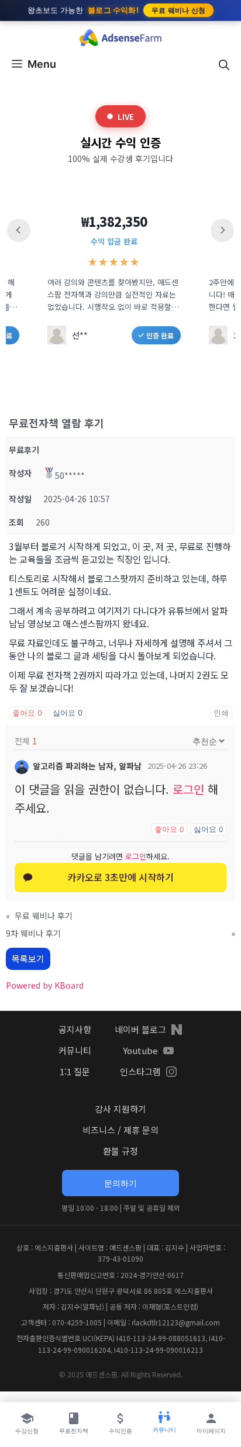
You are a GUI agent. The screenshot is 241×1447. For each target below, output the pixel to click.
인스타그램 (140, 1071)
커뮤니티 (74, 1050)
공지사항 (74, 1029)
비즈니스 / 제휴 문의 (120, 1130)
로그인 (188, 789)
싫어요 (67, 712)
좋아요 (27, 712)
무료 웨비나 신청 (179, 10)
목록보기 (28, 958)
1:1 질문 (75, 1071)
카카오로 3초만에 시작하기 (120, 877)
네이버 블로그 (140, 1029)
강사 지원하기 (120, 1109)
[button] (224, 64)
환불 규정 (120, 1151)
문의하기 (120, 1183)
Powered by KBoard (45, 985)
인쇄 (221, 712)
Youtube (140, 1050)
